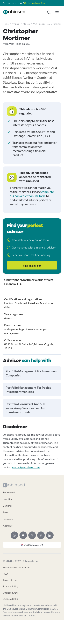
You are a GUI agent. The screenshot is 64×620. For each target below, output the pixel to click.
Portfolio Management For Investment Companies (32, 373)
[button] (49, 12)
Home (6, 24)
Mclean (26, 24)
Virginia (15, 24)
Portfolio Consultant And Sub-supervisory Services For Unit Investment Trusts (26, 408)
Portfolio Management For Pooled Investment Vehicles (28, 389)
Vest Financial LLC (41, 24)
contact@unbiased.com (26, 467)
